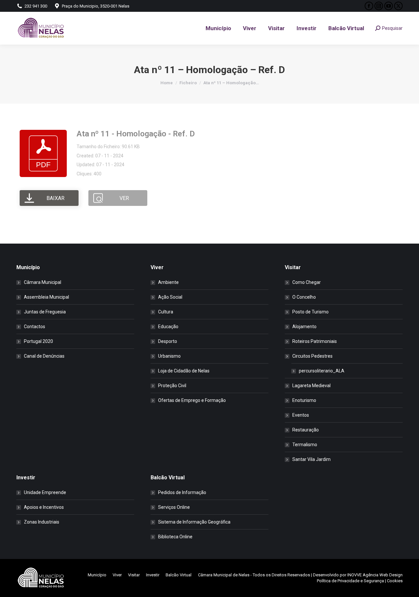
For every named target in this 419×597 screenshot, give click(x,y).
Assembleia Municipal (46, 297)
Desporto (167, 341)
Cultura (165, 311)
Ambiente (168, 282)
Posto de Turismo (310, 311)
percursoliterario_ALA (321, 370)
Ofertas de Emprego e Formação (192, 400)
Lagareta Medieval (311, 385)
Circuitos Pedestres (312, 356)
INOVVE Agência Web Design (375, 574)
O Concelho (304, 297)
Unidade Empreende (45, 492)
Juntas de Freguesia (45, 311)
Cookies (395, 580)
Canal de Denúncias (44, 356)
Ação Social (170, 297)
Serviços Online (174, 507)
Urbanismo (169, 356)
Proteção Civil (172, 385)
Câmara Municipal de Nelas (223, 574)
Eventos (300, 415)
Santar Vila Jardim (311, 459)
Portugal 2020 (38, 341)
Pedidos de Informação (182, 492)
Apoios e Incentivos (44, 507)
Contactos (34, 326)
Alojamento (304, 326)
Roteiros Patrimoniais (314, 341)
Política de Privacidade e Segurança (350, 580)
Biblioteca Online (175, 536)
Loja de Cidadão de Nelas (184, 370)
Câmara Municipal (42, 282)
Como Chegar (306, 282)
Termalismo (304, 444)
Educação (168, 326)
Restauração (305, 429)
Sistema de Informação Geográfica (194, 522)
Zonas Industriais (41, 522)
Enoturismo (304, 400)
